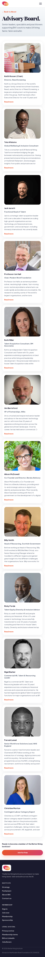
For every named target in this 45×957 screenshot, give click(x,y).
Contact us (6, 898)
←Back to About (9, 12)
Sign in (5, 909)
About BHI (6, 895)
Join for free (23, 853)
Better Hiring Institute (15, 948)
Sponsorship (7, 920)
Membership (7, 916)
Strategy (6, 887)
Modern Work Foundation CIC (22, 952)
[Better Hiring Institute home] (5, 3)
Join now (5, 913)
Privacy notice (8, 931)
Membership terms (10, 935)
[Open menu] (40, 3)
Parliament (6, 891)
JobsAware (6, 942)
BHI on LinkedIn (8, 938)
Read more (8, 102)
